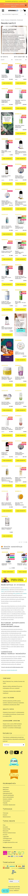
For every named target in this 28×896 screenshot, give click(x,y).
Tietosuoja (5, 813)
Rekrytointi (5, 830)
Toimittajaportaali (7, 838)
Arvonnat (5, 834)
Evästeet (5, 815)
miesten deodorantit (12, 670)
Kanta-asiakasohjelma (8, 797)
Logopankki (6, 836)
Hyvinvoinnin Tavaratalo (14, 888)
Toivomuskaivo (6, 801)
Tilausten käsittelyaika (8, 795)
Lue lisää (20, 330)
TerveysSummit (6, 840)
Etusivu (2, 20)
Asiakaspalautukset (7, 793)
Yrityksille (5, 803)
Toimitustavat (6, 791)
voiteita (25, 593)
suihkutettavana (5, 589)
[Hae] (25, 14)
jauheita (18, 593)
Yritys (4, 825)
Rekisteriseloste (7, 816)
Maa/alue (11, 879)
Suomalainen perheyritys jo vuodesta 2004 (13, 1)
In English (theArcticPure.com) (10, 842)
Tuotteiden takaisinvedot (9, 804)
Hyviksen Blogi (6, 829)
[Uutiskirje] (23, 744)
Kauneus (7, 20)
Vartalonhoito (13, 20)
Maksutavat (6, 789)
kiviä (14, 593)
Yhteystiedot (6, 787)
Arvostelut (5, 827)
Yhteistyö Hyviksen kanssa (9, 832)
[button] (25, 11)
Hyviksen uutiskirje (7, 799)
